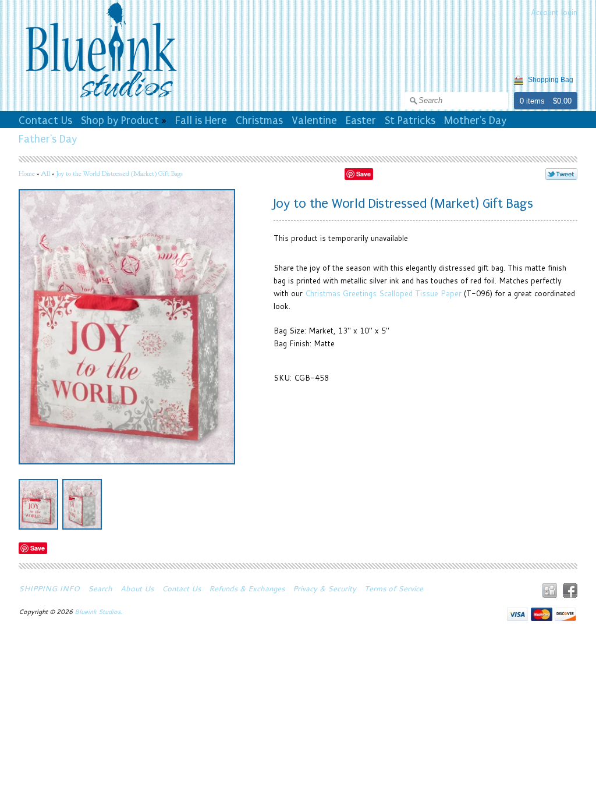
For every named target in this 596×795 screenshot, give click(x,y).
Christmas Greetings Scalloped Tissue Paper (383, 293)
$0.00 (562, 101)
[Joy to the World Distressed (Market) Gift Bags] (38, 504)
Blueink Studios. (99, 611)
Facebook (570, 590)
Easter (361, 120)
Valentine (314, 120)
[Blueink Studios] (101, 99)
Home (27, 173)
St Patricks (410, 120)
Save (363, 173)
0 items (532, 101)
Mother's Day (475, 120)
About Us (137, 588)
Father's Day (48, 139)
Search (100, 588)
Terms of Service (393, 588)
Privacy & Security (324, 588)
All (45, 173)
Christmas (259, 120)
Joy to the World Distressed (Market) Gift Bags (119, 173)
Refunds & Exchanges (247, 588)
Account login (554, 12)
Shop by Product (120, 120)
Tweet (561, 174)
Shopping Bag (550, 80)
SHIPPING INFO (49, 588)
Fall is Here (201, 120)
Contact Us (45, 120)
